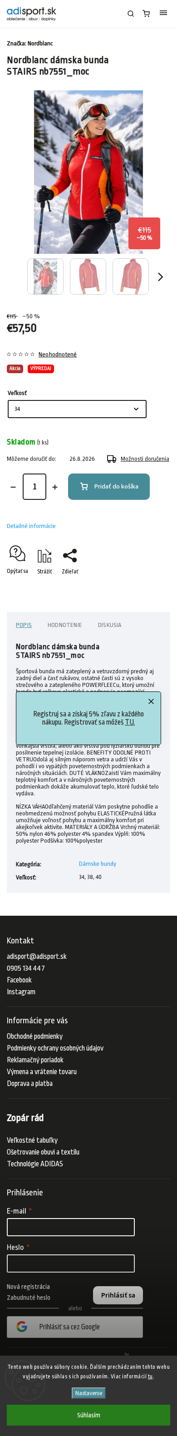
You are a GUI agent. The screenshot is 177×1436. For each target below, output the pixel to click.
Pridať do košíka (116, 486)
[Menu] (163, 14)
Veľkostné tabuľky (32, 1140)
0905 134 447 (26, 968)
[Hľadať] (131, 13)
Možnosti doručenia (145, 458)
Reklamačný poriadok (35, 1060)
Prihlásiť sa (118, 1295)
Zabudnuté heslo (28, 1297)
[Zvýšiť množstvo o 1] (55, 487)
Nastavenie (88, 1393)
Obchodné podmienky (35, 1036)
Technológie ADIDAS (35, 1164)
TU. (130, 722)
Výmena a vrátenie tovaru (42, 1072)
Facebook (19, 980)
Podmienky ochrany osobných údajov (55, 1048)
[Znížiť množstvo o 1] (13, 487)
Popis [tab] (24, 625)
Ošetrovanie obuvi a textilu (43, 1152)
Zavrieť (148, 587)
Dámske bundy (97, 863)
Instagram (21, 992)
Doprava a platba (30, 1084)
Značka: (30, 43)
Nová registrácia (28, 1286)
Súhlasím (88, 1415)
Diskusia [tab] (110, 625)
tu (150, 1376)
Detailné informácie (31, 526)
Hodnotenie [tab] (65, 625)
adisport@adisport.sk (37, 956)
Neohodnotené (58, 354)
